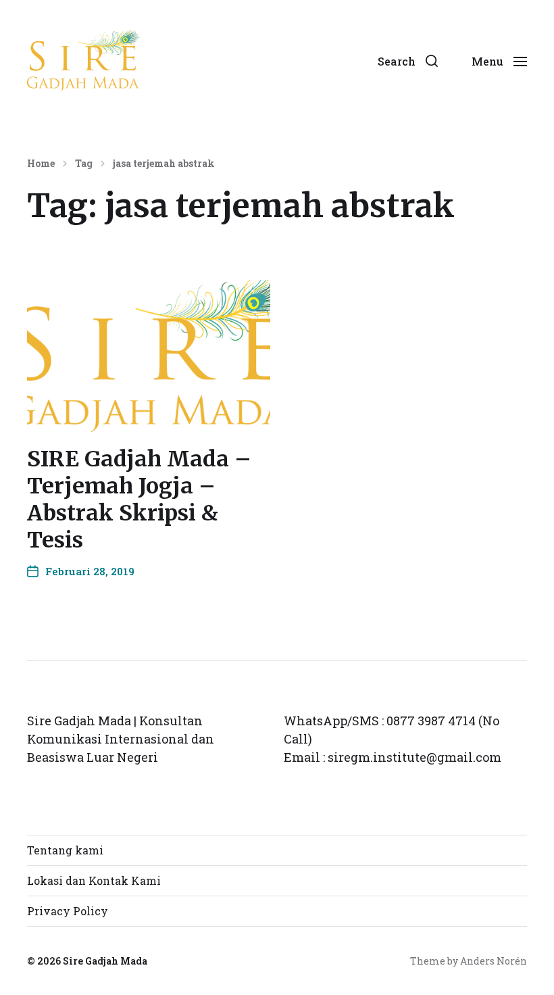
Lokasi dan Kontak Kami (94, 880)
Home (41, 163)
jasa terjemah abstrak (164, 163)
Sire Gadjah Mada (105, 960)
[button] (408, 60)
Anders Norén (493, 960)
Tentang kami (65, 850)
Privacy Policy (67, 911)
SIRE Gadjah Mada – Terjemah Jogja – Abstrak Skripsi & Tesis (139, 499)
